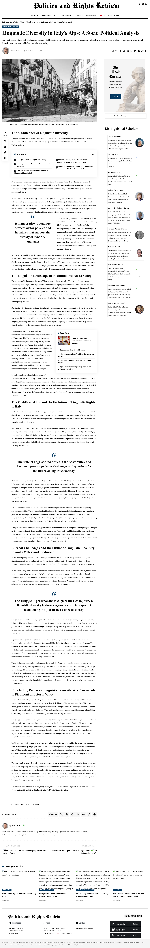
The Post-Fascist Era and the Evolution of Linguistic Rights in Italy (31, 171)
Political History (10, 26)
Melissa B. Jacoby (115, 190)
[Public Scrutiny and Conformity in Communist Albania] (64, 340)
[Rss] (146, 4)
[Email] (138, 51)
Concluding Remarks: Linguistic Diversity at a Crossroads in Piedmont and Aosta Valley (74, 167)
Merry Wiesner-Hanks (117, 303)
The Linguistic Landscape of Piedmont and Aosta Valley (32, 165)
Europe (24, 804)
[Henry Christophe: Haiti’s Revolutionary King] (19, 880)
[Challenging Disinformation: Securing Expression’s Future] (93, 880)
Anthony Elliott (114, 172)
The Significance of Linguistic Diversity (31, 159)
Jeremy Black (114, 154)
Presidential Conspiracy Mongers (72, 350)
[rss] (125, 935)
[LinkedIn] (139, 4)
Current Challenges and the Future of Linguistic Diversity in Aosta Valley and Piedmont (75, 161)
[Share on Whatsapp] (131, 51)
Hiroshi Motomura (115, 264)
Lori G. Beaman (114, 136)
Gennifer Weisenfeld (116, 285)
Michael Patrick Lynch (117, 228)
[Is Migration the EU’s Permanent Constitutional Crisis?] (56, 880)
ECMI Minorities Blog (58, 790)
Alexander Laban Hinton (118, 208)
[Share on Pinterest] (127, 51)
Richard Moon (114, 246)
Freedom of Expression (85, 889)
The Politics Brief (46, 889)
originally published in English (30, 790)
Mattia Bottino (16, 51)
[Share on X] (124, 51)
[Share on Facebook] (120, 51)
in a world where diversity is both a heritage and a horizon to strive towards (53, 269)
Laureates (7, 889)
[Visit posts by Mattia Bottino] (5, 826)
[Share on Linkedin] (135, 51)
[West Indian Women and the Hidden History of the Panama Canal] (130, 880)
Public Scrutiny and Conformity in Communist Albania (81, 340)
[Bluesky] (142, 4)
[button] (142, 51)
